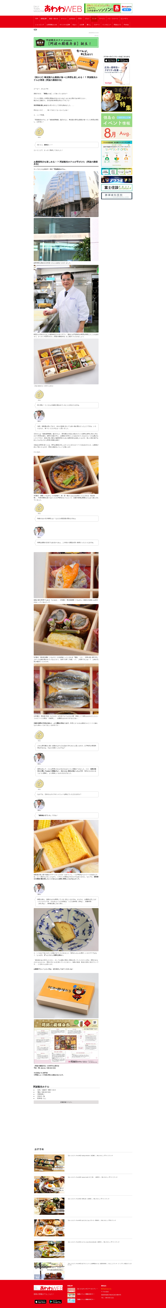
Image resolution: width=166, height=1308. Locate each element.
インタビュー (106, 24)
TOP (36, 18)
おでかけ (72, 18)
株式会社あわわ (106, 1289)
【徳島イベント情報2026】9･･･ (86, 1294)
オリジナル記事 (65, 24)
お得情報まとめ (52, 24)
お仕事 (82, 24)
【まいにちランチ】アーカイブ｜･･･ (87, 1289)
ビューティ (124, 18)
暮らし (89, 24)
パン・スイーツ (113, 18)
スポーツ (97, 24)
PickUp (126, 24)
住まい (75, 24)
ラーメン (102, 18)
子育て (80, 18)
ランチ (94, 18)
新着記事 (44, 18)
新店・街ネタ (53, 18)
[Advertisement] (66, 1124)
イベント (64, 18)
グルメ (87, 18)
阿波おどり (117, 24)
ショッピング (39, 24)
